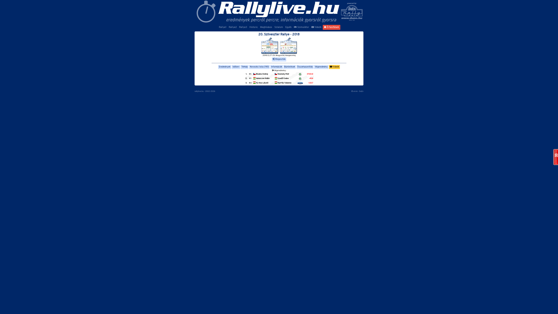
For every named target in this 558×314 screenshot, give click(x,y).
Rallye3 (243, 27)
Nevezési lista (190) (259, 67)
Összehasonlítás (305, 67)
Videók (318, 27)
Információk (276, 67)
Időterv (236, 67)
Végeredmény (321, 67)
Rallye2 (233, 27)
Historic (253, 27)
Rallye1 (222, 27)
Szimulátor (303, 27)
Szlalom (278, 27)
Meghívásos (266, 27)
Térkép (244, 67)
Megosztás (280, 59)
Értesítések (332, 27)
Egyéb (288, 27)
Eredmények (224, 67)
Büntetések (289, 67)
